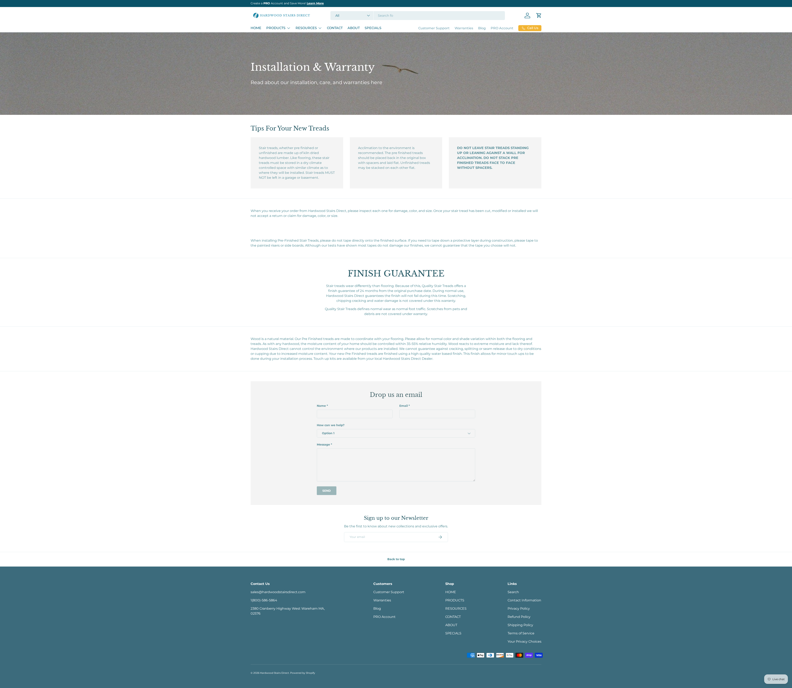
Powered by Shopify (302, 672)
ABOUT (354, 28)
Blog (482, 28)
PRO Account (502, 28)
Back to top (396, 559)
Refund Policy (519, 617)
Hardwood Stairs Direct (274, 672)
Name (321, 406)
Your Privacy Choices (524, 641)
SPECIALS (373, 28)
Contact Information (524, 600)
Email (403, 406)
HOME (256, 28)
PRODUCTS (275, 28)
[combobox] (417, 15)
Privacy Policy (519, 608)
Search (513, 592)
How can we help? (330, 425)
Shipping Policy (520, 625)
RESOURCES (306, 28)
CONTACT (335, 28)
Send (326, 491)
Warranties (464, 28)
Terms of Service (521, 633)
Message (323, 444)
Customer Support (434, 28)
